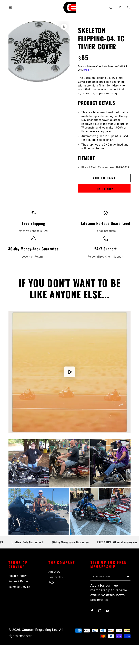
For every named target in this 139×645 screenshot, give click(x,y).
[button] (111, 7)
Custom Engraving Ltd (39, 630)
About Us (54, 571)
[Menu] (10, 7)
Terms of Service (19, 586)
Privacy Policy (17, 575)
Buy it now (104, 189)
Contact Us (55, 577)
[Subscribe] (129, 576)
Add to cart (104, 178)
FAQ (51, 582)
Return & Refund (18, 581)
